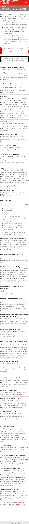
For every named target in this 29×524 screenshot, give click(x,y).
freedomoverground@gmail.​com (9, 186)
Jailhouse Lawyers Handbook (9, 2)
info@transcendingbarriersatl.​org (17, 504)
